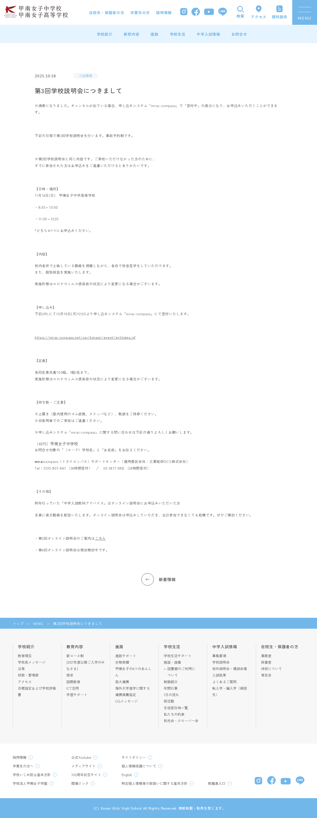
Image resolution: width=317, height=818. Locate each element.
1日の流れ (171, 694)
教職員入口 (216, 783)
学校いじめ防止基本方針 (32, 774)
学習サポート (76, 694)
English (127, 774)
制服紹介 (171, 681)
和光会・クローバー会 (181, 720)
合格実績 (122, 662)
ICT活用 (72, 688)
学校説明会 (221, 662)
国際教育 (73, 681)
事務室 (266, 655)
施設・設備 (172, 662)
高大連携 (122, 681)
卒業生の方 (140, 12)
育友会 (266, 675)
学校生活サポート (177, 655)
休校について (271, 668)
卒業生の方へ (23, 765)
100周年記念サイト (86, 774)
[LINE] (222, 12)
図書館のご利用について (181, 671)
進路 (154, 34)
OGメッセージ (126, 701)
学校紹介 (104, 34)
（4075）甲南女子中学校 (56, 444)
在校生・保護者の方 (106, 12)
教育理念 (25, 655)
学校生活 (177, 34)
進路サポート (125, 655)
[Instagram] (183, 12)
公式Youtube (81, 757)
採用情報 (164, 12)
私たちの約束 (174, 714)
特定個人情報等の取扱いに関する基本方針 (154, 783)
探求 (69, 675)
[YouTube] (209, 12)
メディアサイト (83, 765)
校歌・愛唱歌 (28, 675)
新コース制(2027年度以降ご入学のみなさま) (85, 662)
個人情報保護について (139, 765)
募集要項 (219, 655)
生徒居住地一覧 (176, 707)
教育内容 (131, 34)
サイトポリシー (134, 757)
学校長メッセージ (32, 662)
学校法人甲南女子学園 (30, 783)
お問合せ (239, 34)
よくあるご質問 (224, 681)
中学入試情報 (208, 34)
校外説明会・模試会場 (229, 668)
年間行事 (171, 688)
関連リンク (80, 783)
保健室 (266, 662)
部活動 (169, 701)
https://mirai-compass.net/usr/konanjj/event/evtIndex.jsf (85, 337)
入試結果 (219, 675)
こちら (100, 538)
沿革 (21, 668)
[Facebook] (195, 12)
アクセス (25, 681)
